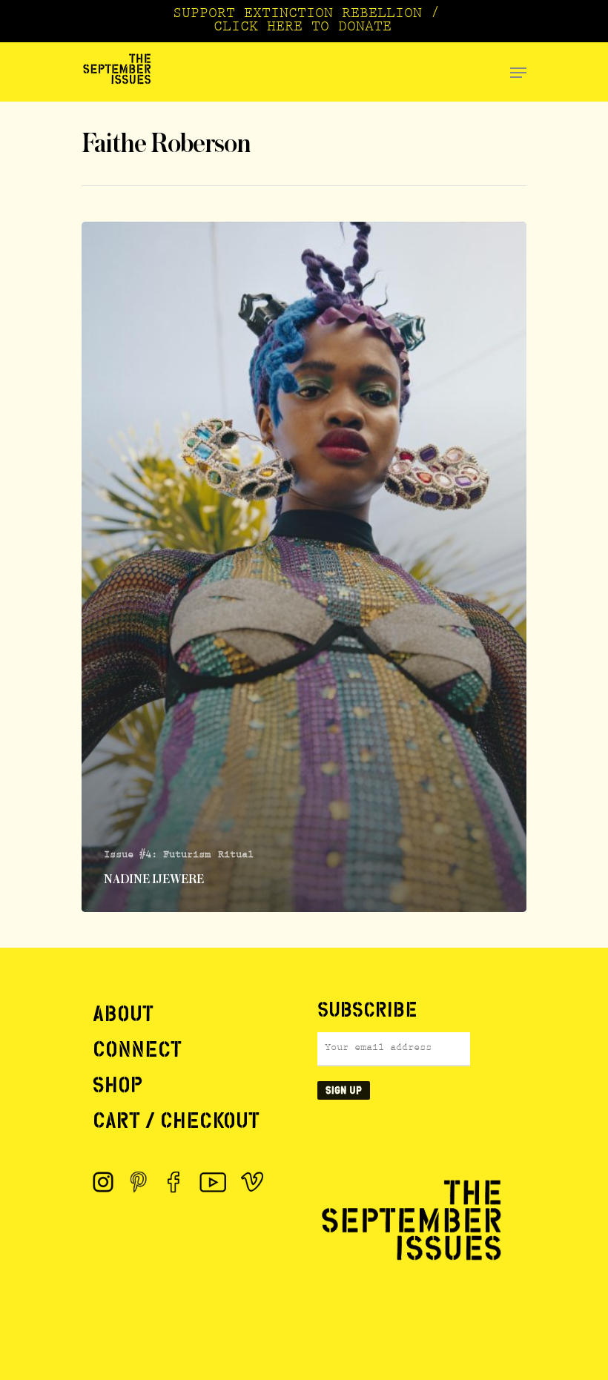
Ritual (236, 856)
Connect (137, 1049)
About (123, 1014)
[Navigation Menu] (518, 72)
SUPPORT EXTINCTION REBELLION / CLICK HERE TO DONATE (306, 21)
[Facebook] (174, 1182)
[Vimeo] (252, 1182)
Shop (117, 1085)
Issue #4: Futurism (157, 856)
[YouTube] (213, 1182)
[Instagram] (103, 1182)
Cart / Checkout (176, 1120)
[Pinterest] (138, 1182)
